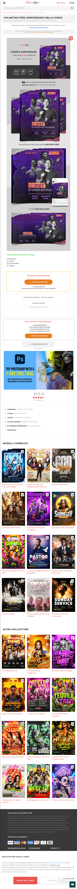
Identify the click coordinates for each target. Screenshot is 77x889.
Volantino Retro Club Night (62, 671)
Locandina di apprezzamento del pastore (38, 572)
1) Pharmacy (11, 259)
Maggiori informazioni (30, 422)
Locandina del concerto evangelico (36, 529)
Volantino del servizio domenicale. (60, 615)
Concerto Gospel (8, 614)
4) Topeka (10, 266)
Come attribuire (34, 426)
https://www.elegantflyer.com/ (54, 862)
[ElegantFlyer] (32, 3)
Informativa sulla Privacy (20, 871)
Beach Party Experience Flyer (13, 757)
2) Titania (10, 261)
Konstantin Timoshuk (22, 417)
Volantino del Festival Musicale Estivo (60, 758)
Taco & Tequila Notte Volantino (60, 715)
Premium (62, 3)
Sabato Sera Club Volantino (12, 714)
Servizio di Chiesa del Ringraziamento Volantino (37, 486)
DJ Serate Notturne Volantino (63, 800)
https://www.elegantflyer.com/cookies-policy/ (14, 867)
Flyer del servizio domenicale (63, 528)
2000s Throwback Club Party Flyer (38, 758)
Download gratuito (38, 303)
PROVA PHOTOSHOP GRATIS (38, 27)
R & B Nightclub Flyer (10, 671)
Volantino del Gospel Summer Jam (13, 572)
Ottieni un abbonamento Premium (43, 32)
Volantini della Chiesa (25, 409)
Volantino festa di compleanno (33, 672)
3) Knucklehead (13, 263)
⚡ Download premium (38, 282)
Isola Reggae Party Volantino (38, 800)
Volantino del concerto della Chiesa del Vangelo (12, 486)
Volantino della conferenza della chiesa (62, 572)
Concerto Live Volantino (36, 714)
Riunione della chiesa (60, 484)
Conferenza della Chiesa (11, 528)
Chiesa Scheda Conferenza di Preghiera (38, 615)
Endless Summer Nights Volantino (11, 801)
